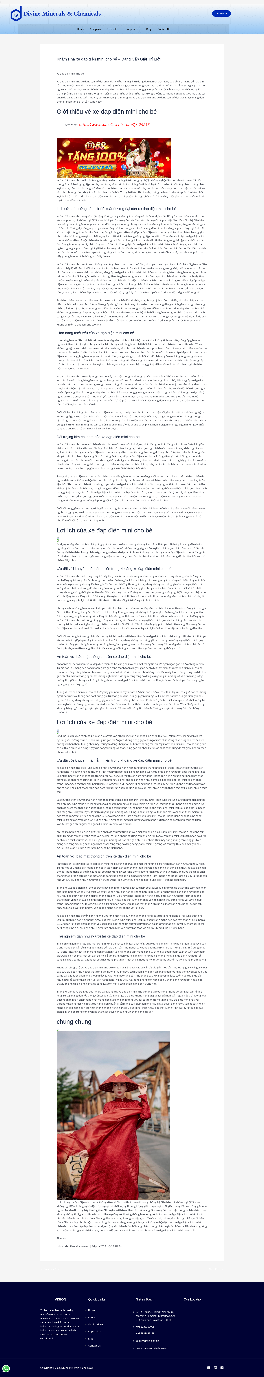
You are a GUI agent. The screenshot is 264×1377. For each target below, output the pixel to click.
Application (133, 29)
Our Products (95, 1324)
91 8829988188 (145, 1333)
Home (80, 29)
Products (112, 29)
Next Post (216, 1269)
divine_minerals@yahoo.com (152, 1348)
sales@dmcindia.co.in (148, 1340)
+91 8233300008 (145, 1326)
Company (95, 29)
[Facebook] (209, 1368)
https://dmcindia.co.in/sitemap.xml (86, 1238)
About (91, 1317)
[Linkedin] (222, 1368)
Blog (149, 29)
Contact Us (164, 29)
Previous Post (50, 1269)
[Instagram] (215, 1368)
